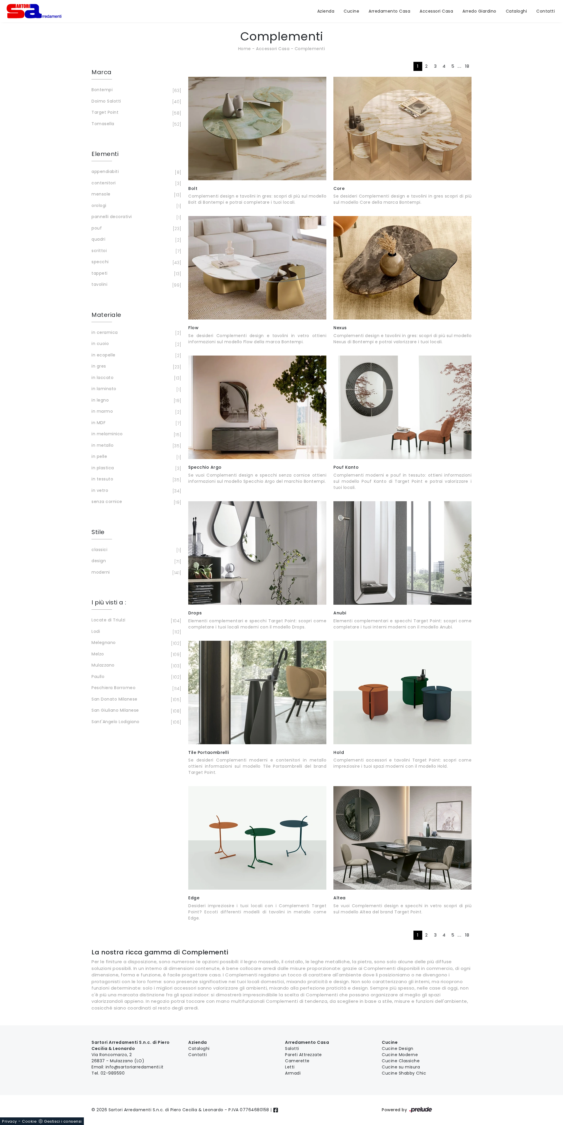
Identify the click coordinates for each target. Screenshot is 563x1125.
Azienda (326, 11)
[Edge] (257, 838)
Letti (290, 1067)
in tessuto (135, 479)
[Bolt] (257, 128)
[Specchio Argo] (257, 407)
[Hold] (402, 692)
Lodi (135, 631)
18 (467, 66)
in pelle (135, 456)
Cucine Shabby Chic (404, 1073)
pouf (135, 228)
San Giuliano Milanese (135, 710)
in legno (135, 400)
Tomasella (135, 124)
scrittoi (135, 251)
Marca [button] (101, 72)
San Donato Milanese (135, 699)
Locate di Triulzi (135, 620)
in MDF (135, 423)
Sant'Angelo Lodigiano (135, 722)
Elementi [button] (104, 154)
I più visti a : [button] (108, 602)
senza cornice (135, 502)
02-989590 (113, 1073)
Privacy (9, 1121)
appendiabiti (135, 172)
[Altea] (402, 838)
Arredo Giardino (479, 11)
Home (244, 49)
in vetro (135, 490)
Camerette (297, 1061)
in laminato (135, 389)
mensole (135, 194)
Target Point (135, 112)
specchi (135, 262)
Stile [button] (98, 532)
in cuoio (135, 344)
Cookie (29, 1121)
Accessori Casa (436, 11)
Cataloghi (516, 11)
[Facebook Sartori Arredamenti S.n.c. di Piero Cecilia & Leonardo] (275, 1110)
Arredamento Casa (389, 11)
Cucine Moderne (400, 1055)
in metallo (135, 445)
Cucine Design (397, 1048)
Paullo (135, 677)
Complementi (310, 49)
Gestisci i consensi (63, 1121)
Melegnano (135, 643)
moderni (135, 572)
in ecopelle (135, 355)
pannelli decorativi (135, 217)
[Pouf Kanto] (402, 407)
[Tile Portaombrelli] (257, 692)
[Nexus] (402, 268)
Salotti (292, 1048)
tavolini (135, 284)
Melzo (135, 654)
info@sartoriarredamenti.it (135, 1067)
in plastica (135, 468)
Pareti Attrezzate (303, 1055)
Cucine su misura (401, 1067)
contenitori (135, 183)
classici (135, 550)
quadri (135, 239)
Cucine (351, 11)
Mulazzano (135, 665)
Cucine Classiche (401, 1061)
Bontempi (135, 90)
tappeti (135, 273)
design (135, 561)
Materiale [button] (106, 315)
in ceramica (135, 332)
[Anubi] (402, 553)
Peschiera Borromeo (135, 688)
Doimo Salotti (135, 101)
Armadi (293, 1073)
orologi (135, 206)
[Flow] (257, 268)
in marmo (135, 411)
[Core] (402, 128)
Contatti (545, 11)
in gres (135, 366)
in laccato (135, 378)
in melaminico (135, 434)
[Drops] (257, 553)
